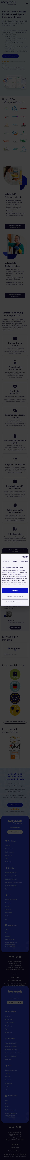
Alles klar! (15, 590)
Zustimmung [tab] (5, 561)
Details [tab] (15, 561)
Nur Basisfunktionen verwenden (15, 602)
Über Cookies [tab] (24, 561)
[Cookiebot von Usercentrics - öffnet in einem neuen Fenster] (21, 557)
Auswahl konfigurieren (14, 596)
